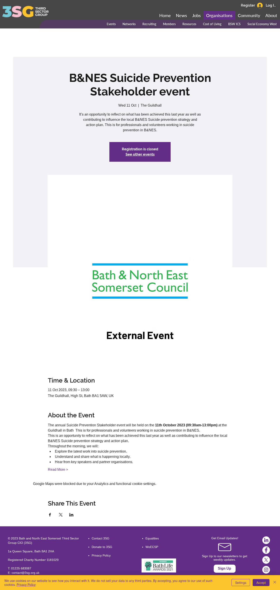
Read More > (58, 469)
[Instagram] (266, 570)
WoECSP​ (151, 547)
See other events (140, 154)
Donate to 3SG (102, 547)
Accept (261, 582)
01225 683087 (21, 568)
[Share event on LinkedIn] (71, 514)
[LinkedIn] (266, 540)
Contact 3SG (100, 538)
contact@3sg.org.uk (25, 572)
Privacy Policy (101, 555)
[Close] (274, 582)
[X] (266, 560)
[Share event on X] (61, 514)
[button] (249, 15)
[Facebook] (266, 550)
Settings (240, 582)
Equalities (152, 538)
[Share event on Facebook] (50, 514)
